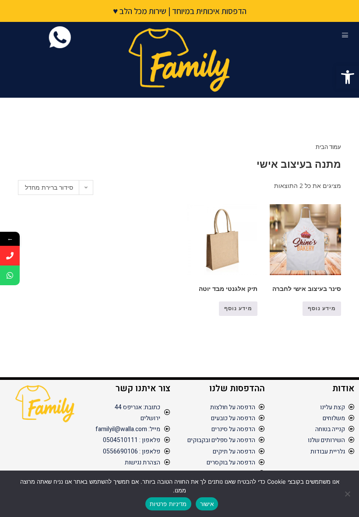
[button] (347, 77)
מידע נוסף (322, 308)
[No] (348, 493)
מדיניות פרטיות (168, 503)
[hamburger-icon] (345, 35)
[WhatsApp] (10, 275)
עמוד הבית (328, 147)
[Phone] (10, 256)
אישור (207, 503)
